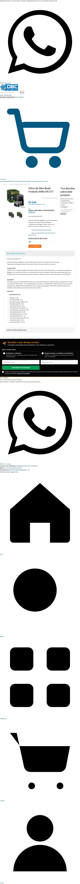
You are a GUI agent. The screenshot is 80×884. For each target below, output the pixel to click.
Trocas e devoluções (32, 466)
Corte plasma (20, 181)
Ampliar (23, 207)
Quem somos (6, 468)
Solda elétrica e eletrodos (31, 181)
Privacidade (18, 468)
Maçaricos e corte (43, 181)
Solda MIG (7, 181)
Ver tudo (2, 181)
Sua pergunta (64, 207)
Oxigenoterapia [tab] (10, 97)
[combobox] (10, 92)
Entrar (5, 95)
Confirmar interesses (21, 367)
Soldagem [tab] (3, 97)
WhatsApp (19, 470)
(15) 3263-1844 (13, 470)
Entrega (17, 466)
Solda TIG (13, 181)
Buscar (22, 92)
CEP (29, 242)
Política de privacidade (23, 373)
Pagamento (23, 466)
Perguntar (63, 214)
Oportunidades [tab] (19, 97)
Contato (12, 468)
